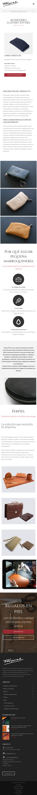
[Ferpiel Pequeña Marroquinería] (18, 541)
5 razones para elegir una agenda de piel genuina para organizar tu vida (21, 726)
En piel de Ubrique (18, 792)
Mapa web (18, 790)
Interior (5, 691)
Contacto (18, 793)
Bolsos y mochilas (8, 688)
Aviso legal (18, 784)
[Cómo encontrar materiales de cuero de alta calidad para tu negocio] (5, 736)
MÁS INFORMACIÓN (18, 637)
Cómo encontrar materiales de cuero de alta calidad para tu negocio (22, 734)
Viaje (4, 700)
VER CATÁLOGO (18, 631)
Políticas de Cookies (18, 788)
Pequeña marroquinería (15, 10)
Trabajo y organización (10, 694)
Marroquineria (8, 703)
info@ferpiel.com (10, 753)
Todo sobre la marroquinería (18, 718)
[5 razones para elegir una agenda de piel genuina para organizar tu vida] (5, 728)
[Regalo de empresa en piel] (18, 174)
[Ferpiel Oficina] (18, 478)
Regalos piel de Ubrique (11, 708)
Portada (4, 10)
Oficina (5, 697)
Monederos (26, 10)
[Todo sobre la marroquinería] (5, 720)
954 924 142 (9, 747)
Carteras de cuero (9, 706)
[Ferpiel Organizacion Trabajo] (18, 509)
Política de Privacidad (18, 786)
